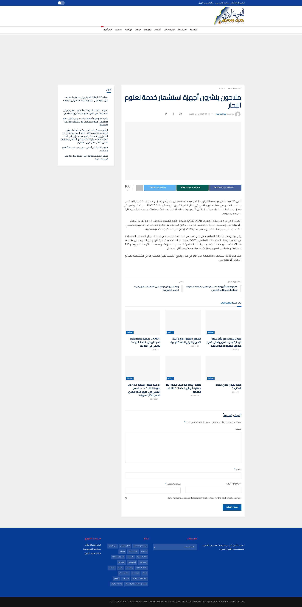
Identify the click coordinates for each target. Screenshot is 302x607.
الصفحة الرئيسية (234, 89)
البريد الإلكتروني (173, 483)
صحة (145, 573)
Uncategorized (140, 546)
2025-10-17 (236, 392)
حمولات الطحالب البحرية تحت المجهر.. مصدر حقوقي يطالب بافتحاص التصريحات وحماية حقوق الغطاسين (85, 111)
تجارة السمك (142, 568)
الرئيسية (193, 30)
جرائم (120, 568)
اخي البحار (112, 546)
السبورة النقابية (118, 557)
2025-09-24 (154, 399)
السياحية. (143, 562)
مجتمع (116, 578)
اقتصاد (157, 30)
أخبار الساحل (169, 30)
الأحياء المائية (142, 557)
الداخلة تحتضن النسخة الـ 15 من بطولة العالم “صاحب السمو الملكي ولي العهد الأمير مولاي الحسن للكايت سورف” (144, 390)
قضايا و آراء (123, 573)
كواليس (126, 578)
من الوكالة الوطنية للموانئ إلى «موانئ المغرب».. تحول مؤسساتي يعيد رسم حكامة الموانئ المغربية (85, 98)
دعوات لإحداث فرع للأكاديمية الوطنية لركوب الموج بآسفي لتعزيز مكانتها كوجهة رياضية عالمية (224, 342)
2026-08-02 (235, 350)
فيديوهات (135, 573)
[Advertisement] (151, 57)
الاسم (237, 469)
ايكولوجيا (147, 30)
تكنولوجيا (129, 568)
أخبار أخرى (107, 29)
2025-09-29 (195, 396)
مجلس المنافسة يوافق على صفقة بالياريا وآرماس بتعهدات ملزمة (86, 157)
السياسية (182, 30)
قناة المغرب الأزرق (206, 2)
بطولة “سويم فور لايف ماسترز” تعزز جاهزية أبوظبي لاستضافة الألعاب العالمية (183, 388)
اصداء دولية (133, 551)
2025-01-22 (205, 114)
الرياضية (128, 30)
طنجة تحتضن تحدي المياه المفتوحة (228, 386)
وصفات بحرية (117, 584)
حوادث (138, 30)
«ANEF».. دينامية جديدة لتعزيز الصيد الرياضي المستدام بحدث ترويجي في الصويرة (145, 342)
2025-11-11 (155, 350)
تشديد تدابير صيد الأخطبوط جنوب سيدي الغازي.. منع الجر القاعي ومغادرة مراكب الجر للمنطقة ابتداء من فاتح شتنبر (85, 122)
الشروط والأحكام (238, 2)
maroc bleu (221, 114)
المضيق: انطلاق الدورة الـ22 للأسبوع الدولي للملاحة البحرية (186, 340)
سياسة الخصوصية (222, 2)
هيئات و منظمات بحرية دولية (136, 584)
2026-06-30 (195, 346)
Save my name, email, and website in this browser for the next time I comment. (204, 498)
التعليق (238, 429)
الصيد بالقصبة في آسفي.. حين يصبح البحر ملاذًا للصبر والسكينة (85, 149)
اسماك (118, 30)
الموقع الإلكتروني (233, 484)
